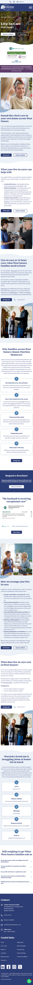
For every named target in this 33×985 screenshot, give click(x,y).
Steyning (28, 293)
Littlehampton (13, 293)
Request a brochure (16, 487)
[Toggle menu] (30, 7)
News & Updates (21, 946)
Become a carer (5, 956)
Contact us (3, 960)
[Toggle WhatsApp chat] (29, 981)
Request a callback (8, 34)
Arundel (22, 402)
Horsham (10, 606)
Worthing (6, 202)
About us (3, 949)
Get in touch (23, 34)
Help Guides (20, 942)
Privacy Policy (20, 949)
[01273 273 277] (10, 2)
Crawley (12, 404)
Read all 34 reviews (23, 526)
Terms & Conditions (22, 956)
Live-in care (4, 946)
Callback (21, 2)
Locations (3, 953)
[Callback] (17, 2)
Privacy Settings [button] (21, 953)
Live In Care (4, 17)
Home (2, 942)
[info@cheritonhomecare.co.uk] (14, 2)
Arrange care (6, 300)
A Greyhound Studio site (6, 979)
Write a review (15, 526)
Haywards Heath (7, 683)
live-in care (14, 271)
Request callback (20, 155)
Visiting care (4, 289)
